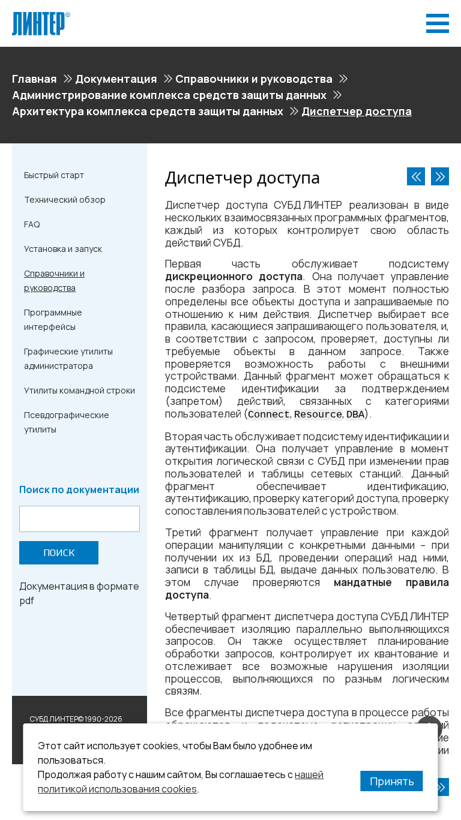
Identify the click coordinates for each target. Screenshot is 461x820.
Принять (392, 781)
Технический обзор (65, 199)
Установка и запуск (63, 248)
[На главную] (41, 16)
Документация (116, 78)
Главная (34, 78)
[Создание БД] (440, 176)
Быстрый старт (54, 175)
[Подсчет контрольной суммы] (416, 176)
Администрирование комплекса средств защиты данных (169, 95)
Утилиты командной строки (79, 390)
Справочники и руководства (254, 78)
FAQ (32, 224)
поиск (58, 552)
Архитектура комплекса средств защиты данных (147, 111)
